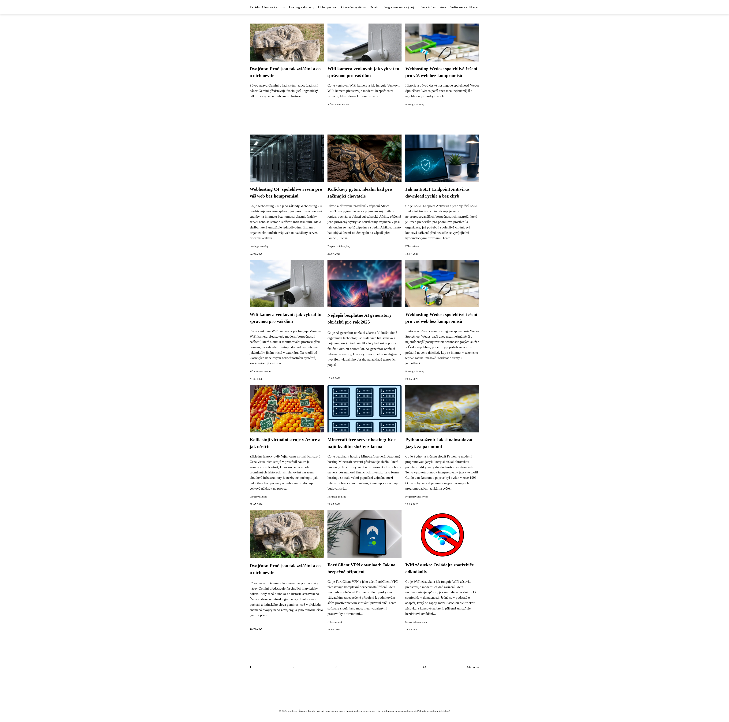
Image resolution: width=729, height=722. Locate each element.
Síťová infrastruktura (432, 7)
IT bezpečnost (327, 7)
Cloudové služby (273, 7)
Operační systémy (353, 7)
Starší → (473, 667)
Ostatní (374, 7)
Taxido (255, 7)
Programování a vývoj (398, 7)
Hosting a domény (301, 7)
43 (424, 667)
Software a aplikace (463, 7)
